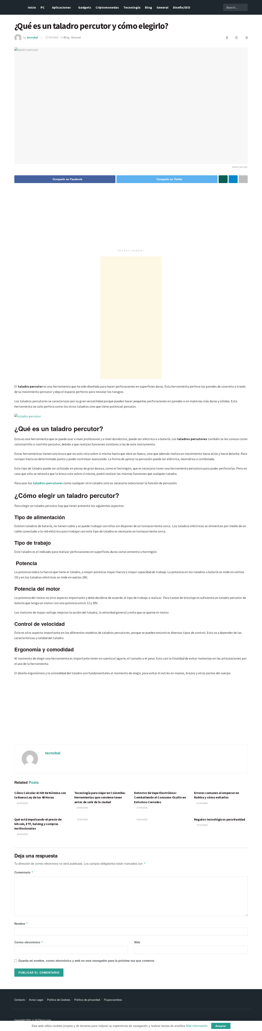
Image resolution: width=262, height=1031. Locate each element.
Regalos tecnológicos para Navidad (219, 819)
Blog (148, 7)
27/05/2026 (142, 807)
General (162, 7)
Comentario (23, 872)
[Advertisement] (131, 218)
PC (43, 7)
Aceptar (220, 1026)
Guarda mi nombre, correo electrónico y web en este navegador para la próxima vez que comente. (86, 960)
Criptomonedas (107, 7)
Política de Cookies (58, 1000)
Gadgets (84, 7)
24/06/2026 (22, 803)
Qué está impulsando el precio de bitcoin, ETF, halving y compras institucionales (38, 824)
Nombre (21, 923)
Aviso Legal (36, 1000)
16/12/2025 (202, 824)
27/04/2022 (52, 37)
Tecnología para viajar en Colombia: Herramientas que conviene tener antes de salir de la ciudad (99, 797)
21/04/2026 (202, 803)
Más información (197, 1026)
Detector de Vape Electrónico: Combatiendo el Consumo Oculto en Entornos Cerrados (160, 797)
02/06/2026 (82, 807)
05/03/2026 (142, 819)
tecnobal (32, 37)
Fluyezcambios (113, 1000)
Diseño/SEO (181, 7)
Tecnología (131, 7)
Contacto (19, 1000)
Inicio (32, 7)
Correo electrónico (28, 942)
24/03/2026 (22, 834)
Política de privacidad (87, 1000)
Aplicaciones (61, 7)
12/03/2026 (82, 819)
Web (137, 942)
